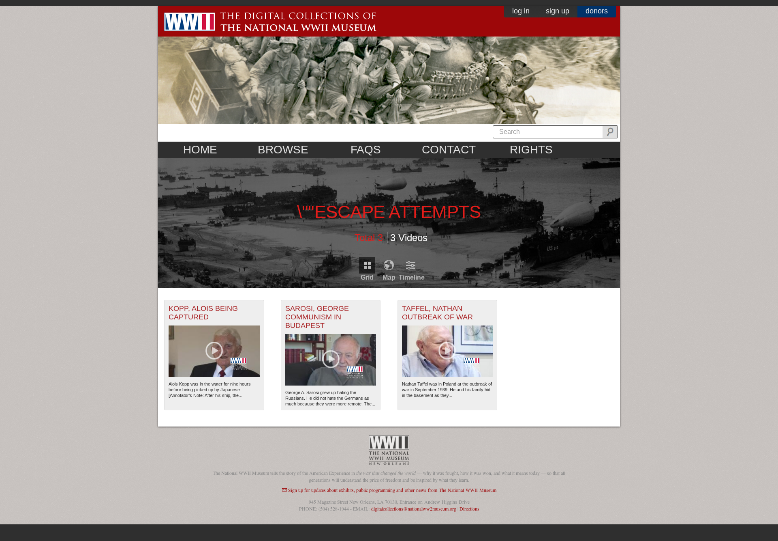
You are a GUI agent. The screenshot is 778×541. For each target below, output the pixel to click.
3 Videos (408, 237)
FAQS (366, 149)
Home (200, 149)
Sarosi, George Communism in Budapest (317, 317)
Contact (449, 149)
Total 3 (369, 237)
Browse (283, 149)
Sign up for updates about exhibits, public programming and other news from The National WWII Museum (392, 490)
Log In (521, 11)
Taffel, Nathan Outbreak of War (437, 312)
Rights (531, 149)
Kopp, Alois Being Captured (203, 312)
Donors (597, 11)
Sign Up (557, 11)
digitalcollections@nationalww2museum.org (413, 508)
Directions (469, 508)
